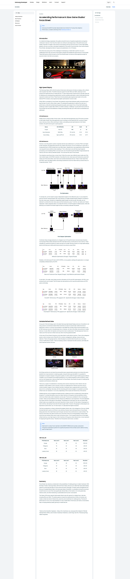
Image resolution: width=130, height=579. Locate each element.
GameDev (17, 7)
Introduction (97, 15)
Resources (17, 23)
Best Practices (18, 18)
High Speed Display (99, 17)
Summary (97, 22)
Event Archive (18, 25)
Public (113, 7)
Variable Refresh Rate (99, 19)
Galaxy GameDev (18, 16)
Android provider (65, 29)
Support (63, 2)
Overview (108, 7)
